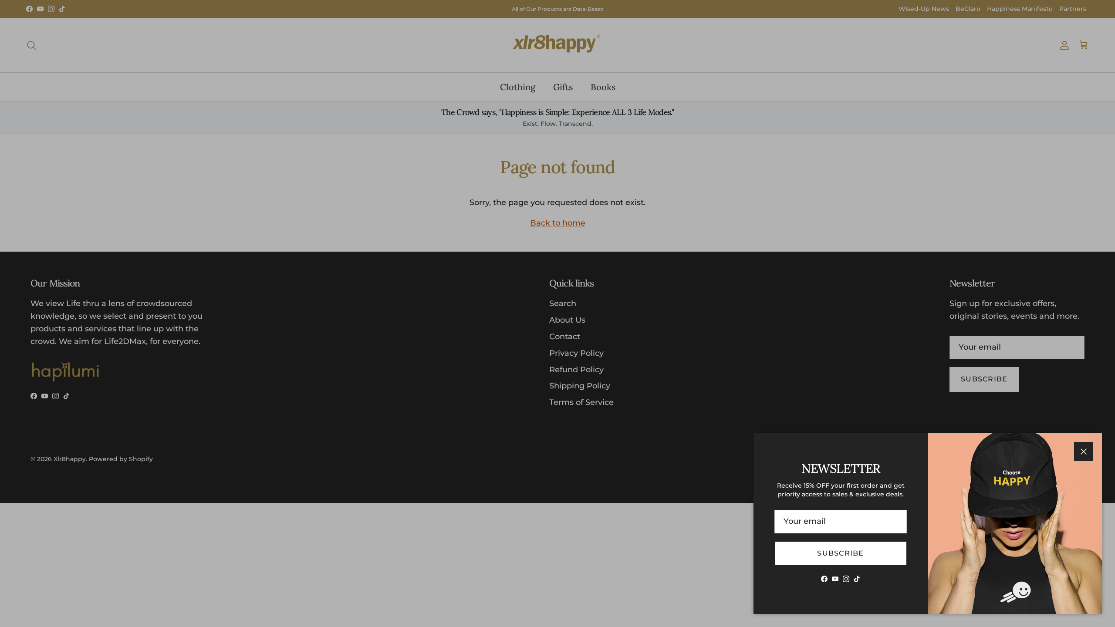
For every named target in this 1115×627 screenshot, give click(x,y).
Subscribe (840, 553)
